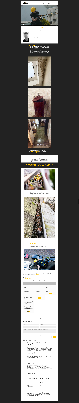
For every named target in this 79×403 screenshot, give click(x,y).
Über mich (36, 3)
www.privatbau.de (29, 397)
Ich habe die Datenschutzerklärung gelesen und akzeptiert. (30, 335)
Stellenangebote (54, 3)
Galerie (27, 278)
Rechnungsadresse (43, 335)
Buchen (28, 311)
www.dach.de (37, 274)
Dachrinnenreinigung (47, 3)
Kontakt (39, 3)
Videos (51, 3)
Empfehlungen (42, 3)
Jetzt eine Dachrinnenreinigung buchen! (39, 27)
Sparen (51, 293)
